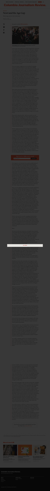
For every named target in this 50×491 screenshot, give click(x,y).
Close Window (25, 245)
